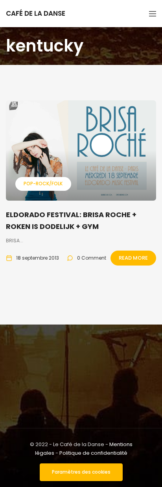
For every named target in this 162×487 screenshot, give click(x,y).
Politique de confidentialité (93, 453)
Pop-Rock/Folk (43, 183)
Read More (133, 258)
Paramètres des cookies (81, 472)
